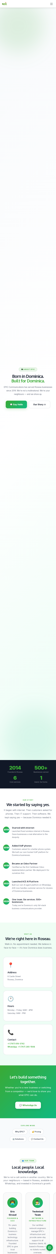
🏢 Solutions (18, 1139)
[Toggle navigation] (51, 4)
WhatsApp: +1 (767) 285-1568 (21, 1047)
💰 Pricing (36, 1132)
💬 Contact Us (37, 1139)
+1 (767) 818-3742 (16, 1043)
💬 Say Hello (16, 404)
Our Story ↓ (39, 404)
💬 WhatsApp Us (28, 1105)
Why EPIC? (20, 1132)
